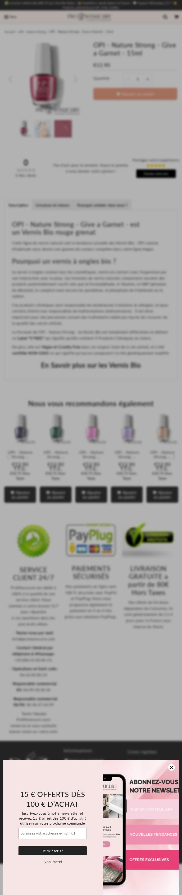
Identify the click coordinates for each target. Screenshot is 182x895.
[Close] (171, 767)
